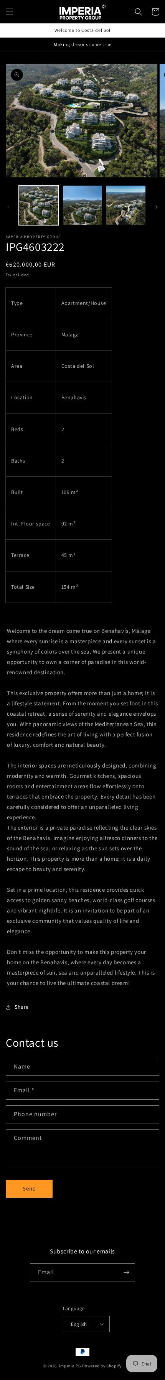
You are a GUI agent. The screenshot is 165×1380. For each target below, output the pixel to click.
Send (29, 1188)
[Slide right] (156, 207)
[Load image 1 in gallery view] (39, 205)
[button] (9, 11)
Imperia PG (70, 1365)
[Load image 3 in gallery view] (126, 205)
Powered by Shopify (102, 1365)
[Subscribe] (126, 1272)
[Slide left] (8, 207)
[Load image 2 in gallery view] (82, 205)
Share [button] (22, 1006)
